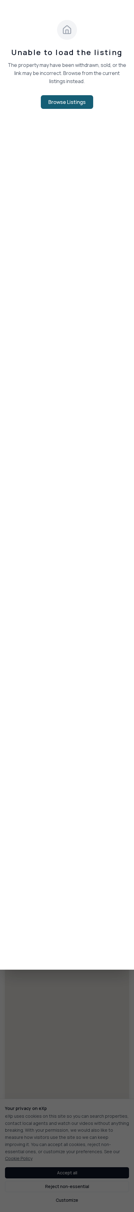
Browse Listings (67, 102)
